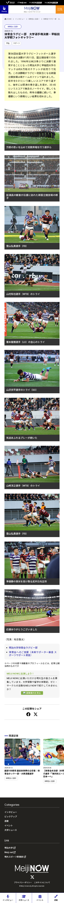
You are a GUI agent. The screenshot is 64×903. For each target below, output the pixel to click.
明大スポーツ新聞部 (13, 857)
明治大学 (8, 848)
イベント (8, 825)
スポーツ (16, 43)
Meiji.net (8, 852)
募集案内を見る (33, 693)
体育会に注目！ (34, 19)
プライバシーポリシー (23, 882)
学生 (8, 43)
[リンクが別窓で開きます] (10, 2)
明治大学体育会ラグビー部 (23, 647)
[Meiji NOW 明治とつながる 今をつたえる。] (32, 9)
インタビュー (20, 19)
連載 (6, 821)
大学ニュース (10, 830)
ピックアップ (10, 816)
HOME (9, 19)
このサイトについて (42, 882)
